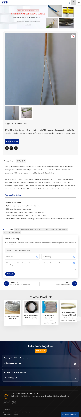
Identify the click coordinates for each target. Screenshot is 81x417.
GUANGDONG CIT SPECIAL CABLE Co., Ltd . (25, 394)
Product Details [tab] (9, 161)
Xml (32, 412)
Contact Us (40, 351)
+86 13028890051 (11, 378)
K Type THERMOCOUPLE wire (21, 250)
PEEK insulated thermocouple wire (56, 229)
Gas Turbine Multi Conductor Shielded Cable (69, 314)
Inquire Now (13, 142)
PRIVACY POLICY (39, 412)
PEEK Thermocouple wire (12, 232)
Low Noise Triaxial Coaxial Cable (49, 317)
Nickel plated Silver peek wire (12, 317)
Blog (5, 409)
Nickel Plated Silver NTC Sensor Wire (31, 317)
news (8, 409)
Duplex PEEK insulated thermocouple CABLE (29, 229)
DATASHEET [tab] (21, 161)
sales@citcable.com (12, 363)
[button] (78, 318)
